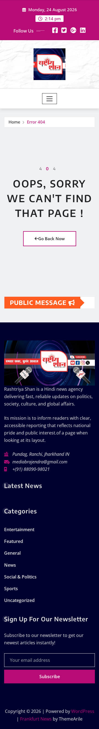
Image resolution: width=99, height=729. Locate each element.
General (12, 553)
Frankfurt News (36, 719)
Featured (13, 541)
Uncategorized (19, 600)
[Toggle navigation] (49, 98)
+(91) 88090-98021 (31, 469)
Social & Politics (20, 577)
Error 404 (36, 122)
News (10, 565)
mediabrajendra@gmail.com (39, 462)
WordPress (82, 711)
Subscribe (49, 677)
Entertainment (19, 530)
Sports (11, 589)
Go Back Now (51, 238)
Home (14, 122)
